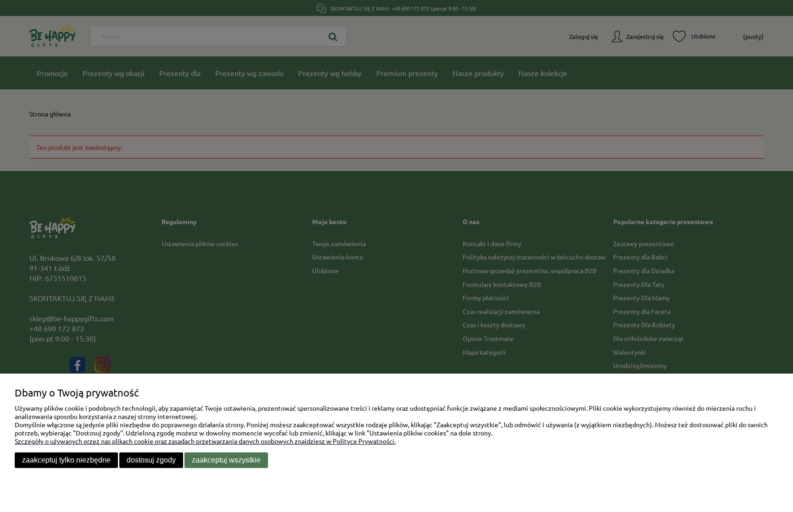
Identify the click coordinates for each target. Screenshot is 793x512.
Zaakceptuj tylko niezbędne (66, 460)
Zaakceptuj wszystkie (226, 460)
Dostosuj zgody (151, 460)
